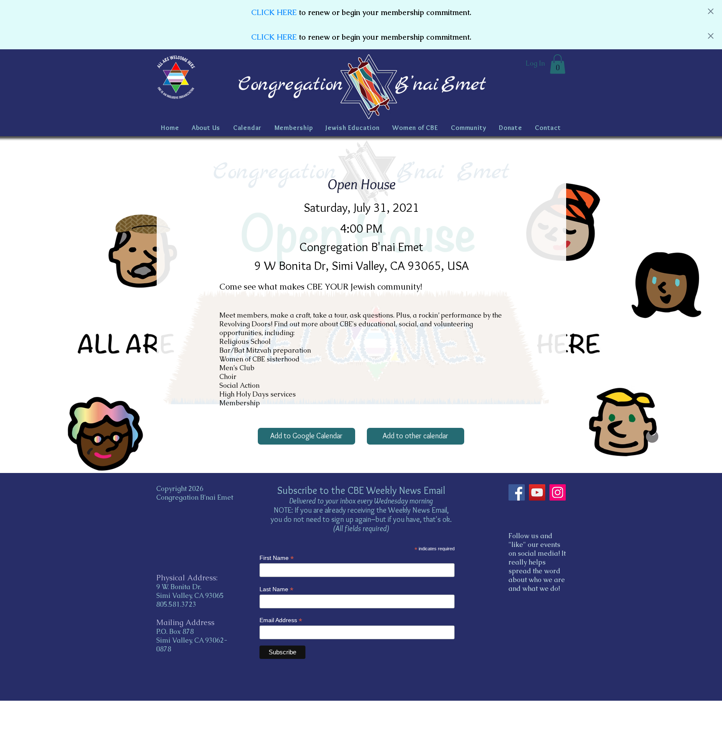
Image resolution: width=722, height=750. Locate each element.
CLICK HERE (274, 12)
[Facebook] (516, 492)
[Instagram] (557, 492)
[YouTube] (537, 492)
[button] (557, 64)
